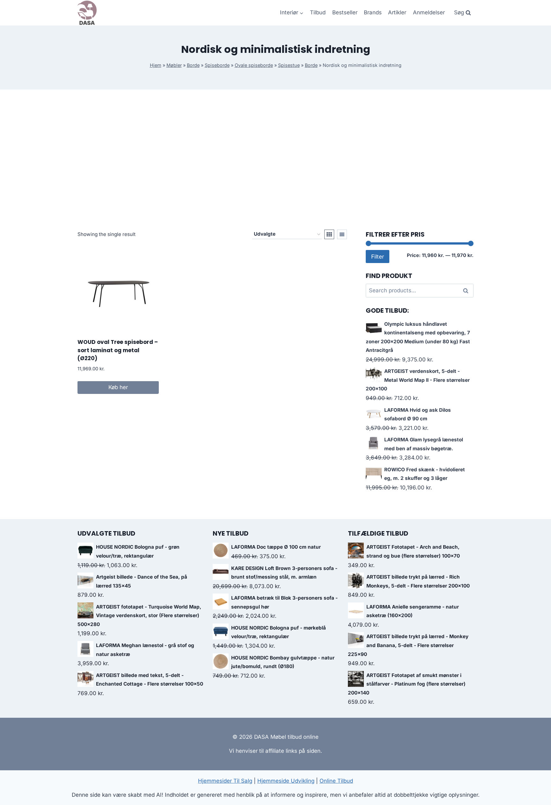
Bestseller (344, 12)
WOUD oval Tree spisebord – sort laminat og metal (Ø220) (117, 350)
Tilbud (318, 12)
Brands (373, 12)
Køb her (118, 387)
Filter (377, 256)
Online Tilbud (336, 781)
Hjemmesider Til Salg (225, 781)
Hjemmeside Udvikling (285, 781)
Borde (193, 65)
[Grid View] (329, 234)
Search (467, 291)
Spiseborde (217, 65)
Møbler (174, 65)
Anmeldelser (429, 12)
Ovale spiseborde (254, 65)
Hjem (155, 65)
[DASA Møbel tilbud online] (87, 13)
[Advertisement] (275, 159)
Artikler (397, 12)
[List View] (342, 234)
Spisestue (289, 65)
